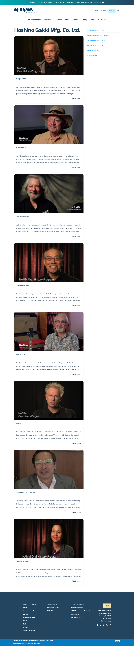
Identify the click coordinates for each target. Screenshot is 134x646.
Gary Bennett (21, 78)
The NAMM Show (34, 20)
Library (84, 20)
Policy (76, 20)
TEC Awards (75, 614)
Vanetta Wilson (22, 561)
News (93, 20)
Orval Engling (21, 147)
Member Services (63, 20)
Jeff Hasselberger (23, 216)
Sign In (111, 11)
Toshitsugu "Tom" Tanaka (25, 492)
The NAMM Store (76, 617)
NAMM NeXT (49, 20)
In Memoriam (92, 55)
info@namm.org (106, 621)
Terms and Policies (29, 630)
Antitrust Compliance (30, 611)
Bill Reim (19, 423)
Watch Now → (76, 98)
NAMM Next (51, 611)
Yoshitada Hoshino (23, 285)
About (96, 11)
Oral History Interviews (95, 30)
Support (103, 11)
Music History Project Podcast (98, 35)
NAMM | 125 (102, 19)
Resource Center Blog (95, 45)
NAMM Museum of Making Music (82, 611)
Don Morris (20, 354)
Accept (117, 641)
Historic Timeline (93, 50)
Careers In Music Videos (96, 40)
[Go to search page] (118, 10)
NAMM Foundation (77, 607)
